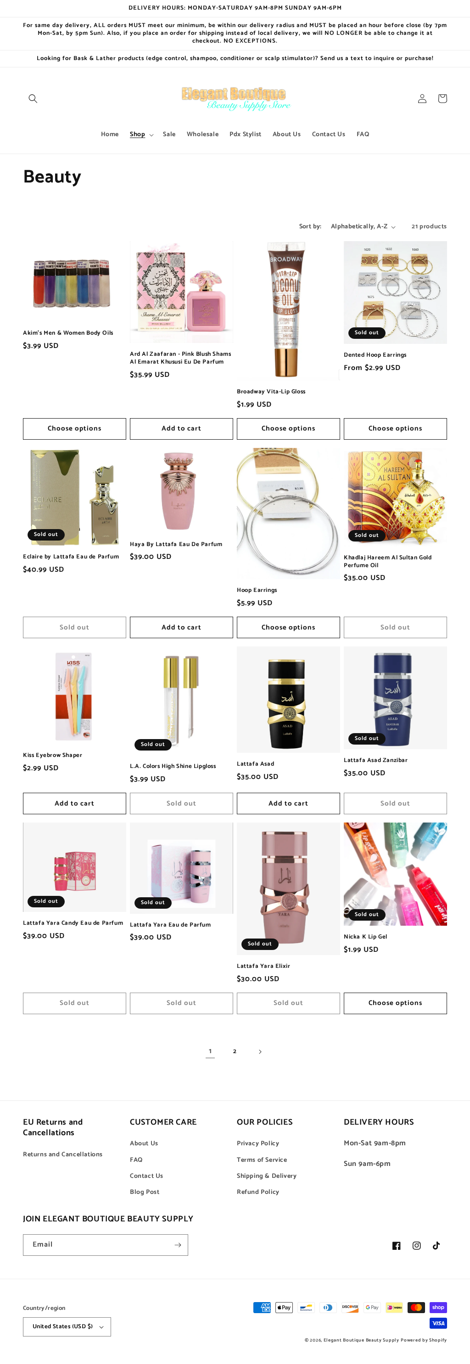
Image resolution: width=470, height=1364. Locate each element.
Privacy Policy (258, 1143)
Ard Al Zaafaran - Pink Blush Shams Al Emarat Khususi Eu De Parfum (180, 358)
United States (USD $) (63, 1326)
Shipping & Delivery (267, 1176)
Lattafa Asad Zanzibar (376, 761)
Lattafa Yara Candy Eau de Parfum (73, 924)
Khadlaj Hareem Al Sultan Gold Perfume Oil (387, 562)
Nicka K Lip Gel (365, 937)
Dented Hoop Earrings (375, 355)
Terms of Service (262, 1160)
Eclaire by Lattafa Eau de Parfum (71, 557)
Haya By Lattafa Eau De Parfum (176, 545)
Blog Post (144, 1192)
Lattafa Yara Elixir (263, 967)
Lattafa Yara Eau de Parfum (170, 925)
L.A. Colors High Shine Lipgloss (173, 767)
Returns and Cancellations (63, 1154)
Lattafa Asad (255, 764)
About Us (144, 1143)
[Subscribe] (178, 1245)
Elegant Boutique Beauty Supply (361, 1340)
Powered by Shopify (424, 1340)
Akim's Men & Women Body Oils (68, 333)
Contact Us (146, 1176)
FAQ (136, 1160)
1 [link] (210, 1051)
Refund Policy (258, 1192)
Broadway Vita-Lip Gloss (271, 392)
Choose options (74, 428)
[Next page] (260, 1052)
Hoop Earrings (257, 591)
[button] (33, 98)
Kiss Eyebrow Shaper (52, 756)
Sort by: (310, 226)
